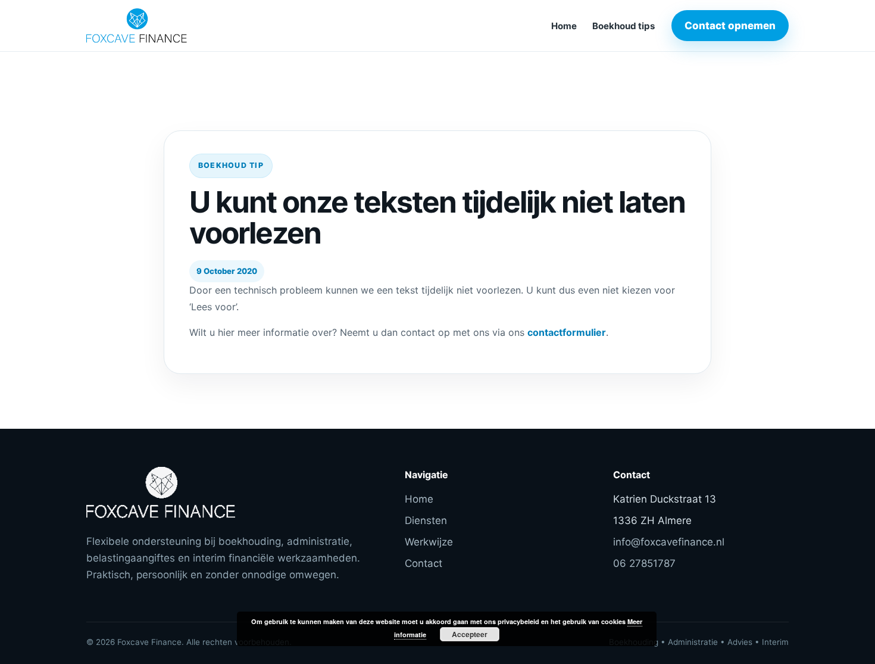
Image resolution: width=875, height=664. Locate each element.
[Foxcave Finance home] (166, 25)
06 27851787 (644, 563)
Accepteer (470, 634)
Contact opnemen (730, 26)
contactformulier (566, 332)
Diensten (426, 520)
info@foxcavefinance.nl (668, 542)
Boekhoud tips (623, 26)
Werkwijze (429, 542)
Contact (423, 563)
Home (564, 26)
